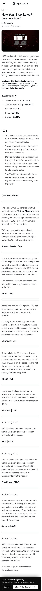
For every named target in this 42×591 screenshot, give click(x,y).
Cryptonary (8, 23)
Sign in (7, 587)
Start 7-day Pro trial (23, 587)
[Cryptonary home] (20, 3)
